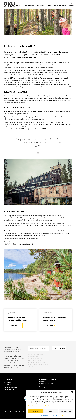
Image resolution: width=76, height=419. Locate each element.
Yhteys (71, 6)
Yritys (49, 6)
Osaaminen (40, 6)
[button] (72, 392)
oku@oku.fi (7, 385)
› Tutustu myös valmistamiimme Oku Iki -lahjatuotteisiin (26, 411)
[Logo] (10, 4)
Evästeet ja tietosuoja (10, 388)
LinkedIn (9, 379)
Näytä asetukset (66, 411)
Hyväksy (35, 411)
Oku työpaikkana (60, 6)
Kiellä (50, 411)
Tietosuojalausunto (56, 415)
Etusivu (19, 6)
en (71, 3)
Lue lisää (13, 325)
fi (67, 3)
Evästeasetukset (9, 390)
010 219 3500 (8, 382)
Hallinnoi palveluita (39, 406)
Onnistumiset (29, 6)
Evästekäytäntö (44, 415)
